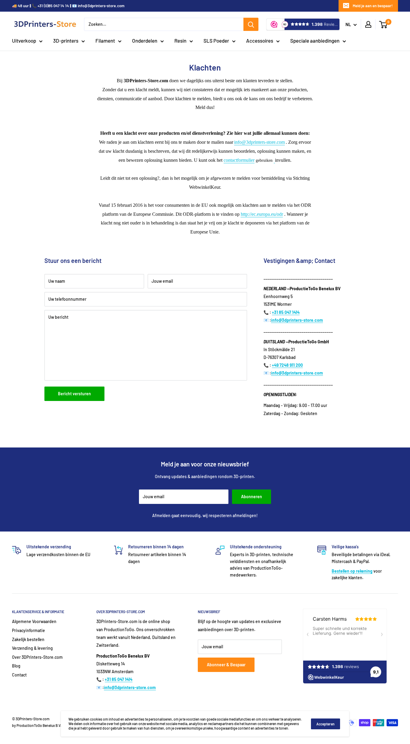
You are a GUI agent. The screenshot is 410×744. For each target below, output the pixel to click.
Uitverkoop (24, 41)
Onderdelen (144, 41)
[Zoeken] (250, 24)
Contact (19, 674)
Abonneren (251, 496)
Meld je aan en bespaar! (373, 5)
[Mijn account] (368, 24)
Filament (105, 41)
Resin (180, 41)
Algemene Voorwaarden (34, 621)
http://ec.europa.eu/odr (262, 214)
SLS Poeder (216, 41)
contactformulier (239, 160)
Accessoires (259, 41)
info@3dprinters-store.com (259, 142)
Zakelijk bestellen (28, 639)
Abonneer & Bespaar (226, 664)
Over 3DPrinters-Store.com (37, 657)
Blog (16, 665)
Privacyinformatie (28, 630)
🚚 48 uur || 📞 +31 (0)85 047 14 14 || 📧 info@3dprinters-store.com (68, 5)
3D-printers (65, 41)
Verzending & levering (32, 648)
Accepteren (325, 724)
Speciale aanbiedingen (314, 41)
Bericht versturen (74, 393)
